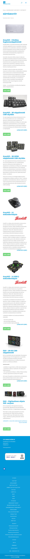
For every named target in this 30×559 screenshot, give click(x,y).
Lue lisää (7, 90)
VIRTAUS (13, 518)
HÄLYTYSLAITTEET (13, 485)
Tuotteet (14, 480)
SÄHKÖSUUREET (13, 509)
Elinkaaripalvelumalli (13, 525)
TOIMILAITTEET (13, 514)
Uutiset (14, 539)
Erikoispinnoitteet (13, 528)
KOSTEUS (13, 489)
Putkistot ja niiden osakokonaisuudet (13, 534)
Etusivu (4, 10)
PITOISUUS (13, 500)
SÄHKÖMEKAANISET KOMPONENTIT (13, 10)
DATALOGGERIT (13, 483)
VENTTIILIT (13, 520)
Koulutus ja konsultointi (13, 532)
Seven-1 (12, 555)
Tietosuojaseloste (7, 447)
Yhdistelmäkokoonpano (13, 537)
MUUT (13, 494)
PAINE (13, 496)
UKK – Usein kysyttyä (14, 551)
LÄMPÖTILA (13, 492)
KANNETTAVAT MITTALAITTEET (13, 487)
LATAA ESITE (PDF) (22, 130)
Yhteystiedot (14, 548)
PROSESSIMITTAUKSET (13, 503)
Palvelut (14, 523)
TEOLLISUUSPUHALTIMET (13, 511)
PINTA (13, 498)
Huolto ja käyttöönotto (13, 530)
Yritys (14, 542)
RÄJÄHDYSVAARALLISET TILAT (13, 505)
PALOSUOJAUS (13, 516)
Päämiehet (14, 545)
